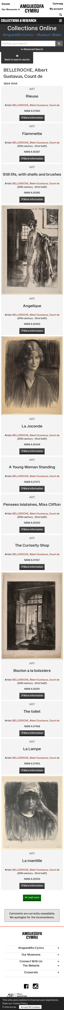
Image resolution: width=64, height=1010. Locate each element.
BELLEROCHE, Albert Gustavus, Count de (35, 105)
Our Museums (10, 9)
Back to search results (17, 59)
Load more (33, 897)
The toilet (32, 711)
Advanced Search (33, 49)
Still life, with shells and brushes (32, 174)
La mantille (32, 860)
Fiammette (32, 133)
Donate (6, 3)
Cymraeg (58, 3)
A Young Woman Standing (32, 467)
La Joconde (32, 426)
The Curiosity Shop (32, 545)
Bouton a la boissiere (32, 670)
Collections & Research (18, 20)
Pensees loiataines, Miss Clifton (32, 504)
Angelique (32, 306)
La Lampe (32, 749)
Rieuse (32, 96)
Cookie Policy (20, 1003)
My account (56, 8)
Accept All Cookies (30, 1007)
